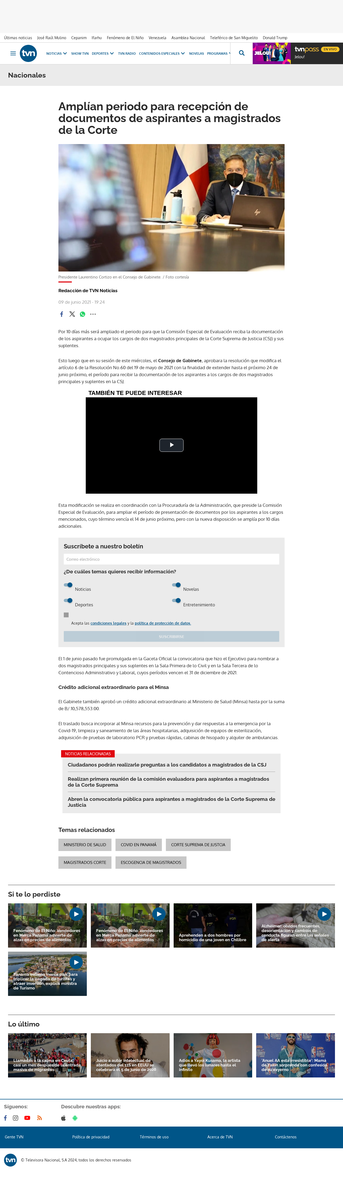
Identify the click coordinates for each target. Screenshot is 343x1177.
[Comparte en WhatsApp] (82, 314)
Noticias (54, 54)
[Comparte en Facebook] (61, 314)
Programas (217, 54)
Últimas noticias (18, 37)
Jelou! (300, 56)
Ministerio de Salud (85, 844)
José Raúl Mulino (51, 37)
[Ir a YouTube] (28, 1118)
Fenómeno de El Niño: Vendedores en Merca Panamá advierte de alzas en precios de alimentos (46, 935)
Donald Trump (275, 37)
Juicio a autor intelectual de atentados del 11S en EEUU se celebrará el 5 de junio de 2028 (126, 1065)
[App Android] (76, 1118)
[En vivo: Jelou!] (272, 53)
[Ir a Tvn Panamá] (28, 53)
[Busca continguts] (241, 53)
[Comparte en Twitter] (72, 314)
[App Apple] (64, 1118)
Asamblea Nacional (188, 37)
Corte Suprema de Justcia (198, 844)
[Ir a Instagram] (16, 1118)
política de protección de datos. (163, 623)
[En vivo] (299, 47)
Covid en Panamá (138, 844)
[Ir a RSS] (40, 1118)
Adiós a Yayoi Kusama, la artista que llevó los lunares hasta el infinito (209, 1065)
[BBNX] (10, 1160)
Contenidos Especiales (159, 54)
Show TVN (80, 54)
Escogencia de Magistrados (151, 862)
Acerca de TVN (220, 1137)
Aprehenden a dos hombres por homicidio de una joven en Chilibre (212, 937)
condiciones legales (108, 623)
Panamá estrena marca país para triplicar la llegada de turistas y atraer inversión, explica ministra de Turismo (45, 981)
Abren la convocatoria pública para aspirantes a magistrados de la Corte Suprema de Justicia (171, 802)
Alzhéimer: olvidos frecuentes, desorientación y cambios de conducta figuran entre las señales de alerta (295, 933)
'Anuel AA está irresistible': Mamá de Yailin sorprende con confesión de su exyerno (294, 1065)
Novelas (196, 54)
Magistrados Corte (85, 862)
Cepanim (79, 37)
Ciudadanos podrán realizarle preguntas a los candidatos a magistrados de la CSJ (167, 765)
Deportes (100, 54)
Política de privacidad (90, 1137)
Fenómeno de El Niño (125, 37)
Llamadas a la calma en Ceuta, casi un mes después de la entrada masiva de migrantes (47, 1065)
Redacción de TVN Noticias (87, 290)
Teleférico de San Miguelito (234, 37)
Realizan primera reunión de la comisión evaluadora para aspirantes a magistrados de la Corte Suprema (168, 782)
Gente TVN (14, 1137)
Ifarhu (97, 37)
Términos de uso (154, 1137)
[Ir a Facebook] (6, 1118)
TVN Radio (127, 54)
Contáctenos (286, 1137)
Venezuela (157, 37)
